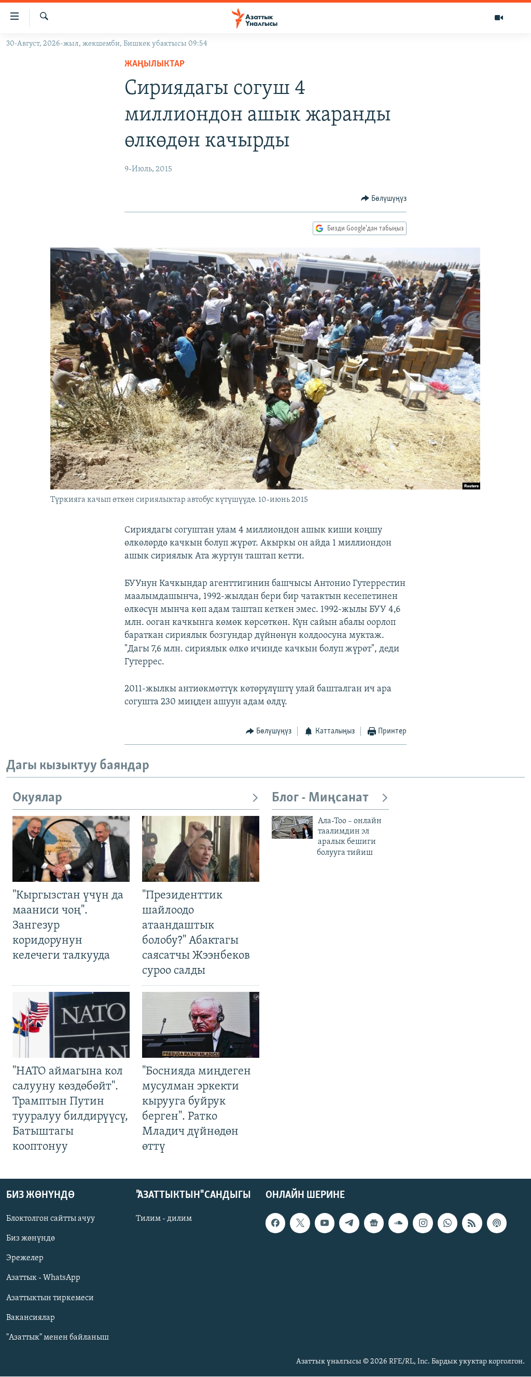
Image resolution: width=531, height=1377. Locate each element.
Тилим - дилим (164, 1219)
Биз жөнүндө (30, 1239)
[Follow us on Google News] (374, 1223)
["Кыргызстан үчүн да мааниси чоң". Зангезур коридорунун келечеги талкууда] (71, 849)
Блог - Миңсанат (320, 798)
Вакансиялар (30, 1318)
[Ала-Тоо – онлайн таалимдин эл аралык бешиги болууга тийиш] (292, 827)
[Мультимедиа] (498, 17)
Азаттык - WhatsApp (43, 1278)
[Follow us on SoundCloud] (398, 1223)
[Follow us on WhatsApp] (447, 1223)
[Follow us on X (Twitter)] (300, 1223)
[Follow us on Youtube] (324, 1223)
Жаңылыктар (154, 64)
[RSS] (472, 1223)
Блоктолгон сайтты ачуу (50, 1219)
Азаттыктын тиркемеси (50, 1298)
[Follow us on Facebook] (275, 1223)
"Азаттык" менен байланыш (57, 1337)
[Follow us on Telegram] (349, 1223)
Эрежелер (25, 1259)
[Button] (384, 199)
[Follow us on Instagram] (422, 1223)
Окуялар (37, 798)
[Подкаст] (497, 1223)
